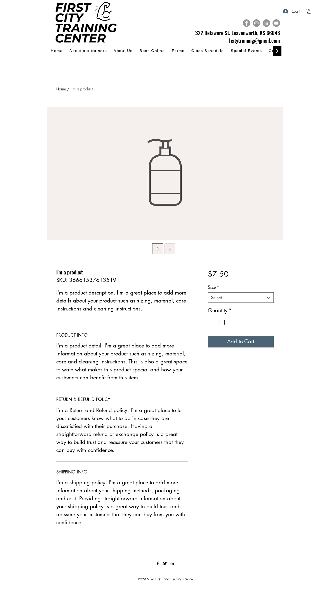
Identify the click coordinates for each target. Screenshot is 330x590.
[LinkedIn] (172, 563)
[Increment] (224, 322)
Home (61, 89)
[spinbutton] (218, 322)
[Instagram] (256, 23)
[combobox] (241, 297)
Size (213, 287)
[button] (309, 11)
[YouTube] (276, 23)
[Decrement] (212, 322)
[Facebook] (246, 23)
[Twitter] (165, 563)
